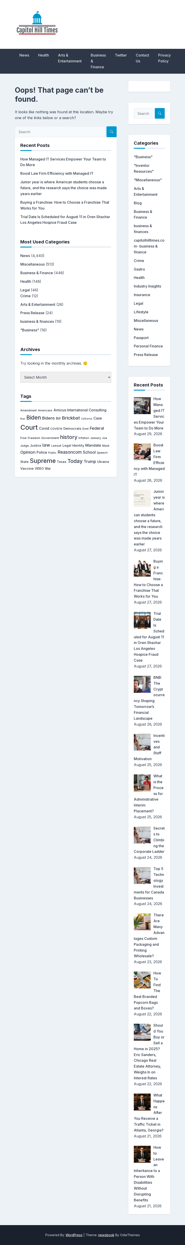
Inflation (84, 438)
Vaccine (27, 468)
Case (97, 418)
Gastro (139, 269)
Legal (25, 290)
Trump (90, 461)
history (68, 437)
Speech (102, 452)
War (48, 468)
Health (43, 55)
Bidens (48, 418)
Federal (97, 428)
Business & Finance (98, 61)
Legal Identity (73, 445)
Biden (33, 417)
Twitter (121, 55)
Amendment (28, 410)
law (46, 445)
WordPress (74, 1235)
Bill (58, 418)
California (86, 418)
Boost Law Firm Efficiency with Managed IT (56, 173)
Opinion (27, 452)
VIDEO (39, 468)
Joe (104, 438)
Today (75, 461)
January (95, 438)
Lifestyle (141, 312)
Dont (85, 428)
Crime (25, 296)
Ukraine (103, 462)
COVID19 (56, 428)
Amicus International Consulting (79, 410)
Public (52, 452)
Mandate (93, 445)
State (24, 462)
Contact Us (142, 58)
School (89, 452)
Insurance (142, 294)
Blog (138, 203)
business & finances (37, 321)
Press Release (32, 313)
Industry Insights (147, 286)
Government (50, 438)
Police (42, 452)
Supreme (43, 461)
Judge (24, 445)
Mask (105, 445)
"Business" (29, 330)
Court (29, 427)
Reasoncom (70, 452)
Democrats (72, 429)
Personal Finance (148, 346)
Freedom (34, 438)
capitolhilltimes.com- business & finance (149, 246)
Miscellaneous (32, 264)
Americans (45, 410)
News (24, 55)
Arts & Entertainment (70, 58)
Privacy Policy (164, 58)
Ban (22, 418)
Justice (35, 445)
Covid (44, 428)
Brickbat (71, 418)
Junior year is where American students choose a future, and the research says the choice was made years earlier (63, 188)
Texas (61, 462)
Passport (141, 337)
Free (23, 438)
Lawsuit (56, 445)
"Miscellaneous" (148, 180)
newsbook (106, 1235)
